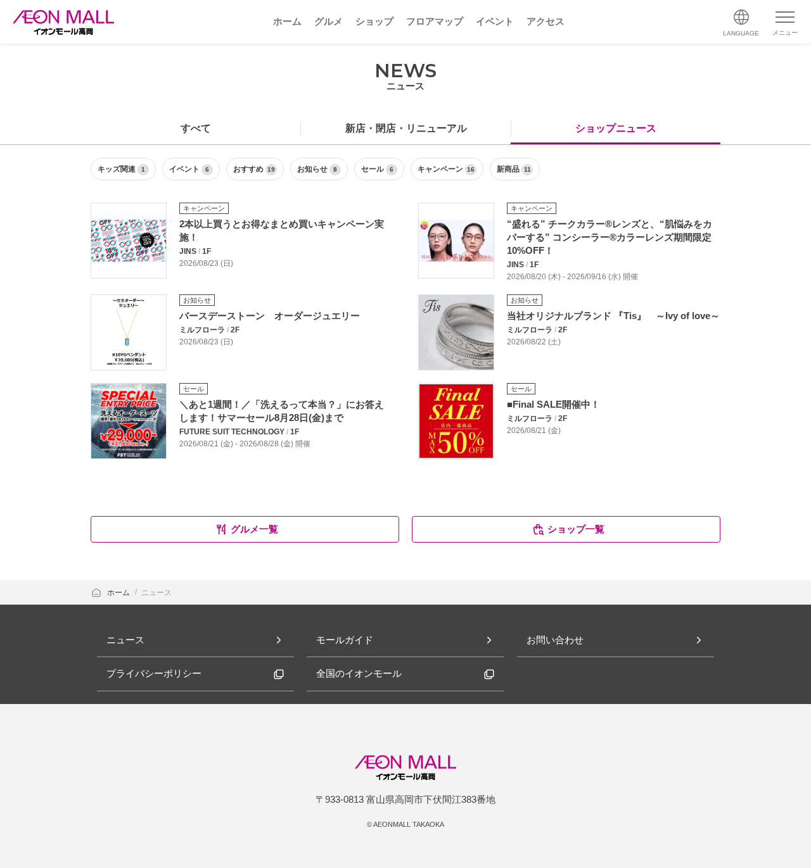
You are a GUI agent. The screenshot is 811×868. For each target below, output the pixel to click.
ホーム (119, 592)
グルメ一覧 (254, 529)
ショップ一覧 (575, 529)
